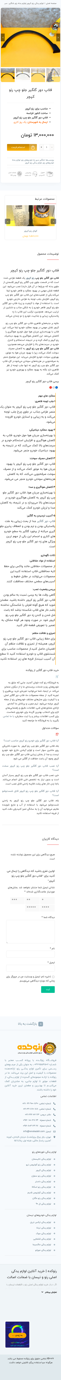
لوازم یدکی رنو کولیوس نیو (38, 1164)
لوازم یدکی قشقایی (42, 1239)
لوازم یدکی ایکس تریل (40, 1222)
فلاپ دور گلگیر (46, 521)
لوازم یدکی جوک (43, 1233)
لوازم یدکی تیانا (43, 1227)
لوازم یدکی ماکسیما (42, 1244)
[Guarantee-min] (15, 170)
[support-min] (30, 170)
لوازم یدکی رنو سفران (41, 1175)
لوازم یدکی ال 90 (43, 1203)
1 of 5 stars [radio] (50, 900)
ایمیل (51, 962)
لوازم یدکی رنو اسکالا (41, 1187)
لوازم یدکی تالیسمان (41, 1159)
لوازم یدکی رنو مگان (41, 1198)
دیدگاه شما (48, 917)
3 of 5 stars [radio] (19, 900)
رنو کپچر (30, 278)
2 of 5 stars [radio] (35, 900)
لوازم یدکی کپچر (43, 1170)
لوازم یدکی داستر (43, 1181)
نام (52, 948)
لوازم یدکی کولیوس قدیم (39, 1192)
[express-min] (46, 170)
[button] (53, 221)
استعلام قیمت (18, 147)
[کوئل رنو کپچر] (30, 215)
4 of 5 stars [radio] (50, 908)
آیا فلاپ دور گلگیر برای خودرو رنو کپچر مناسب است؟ (31, 740)
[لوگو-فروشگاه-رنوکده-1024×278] (36, 1043)
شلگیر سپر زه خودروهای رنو (33, 160)
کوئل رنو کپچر (30, 231)
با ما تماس (8, 716)
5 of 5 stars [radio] (34, 908)
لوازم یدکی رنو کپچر (33, 162)
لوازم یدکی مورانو (43, 1250)
